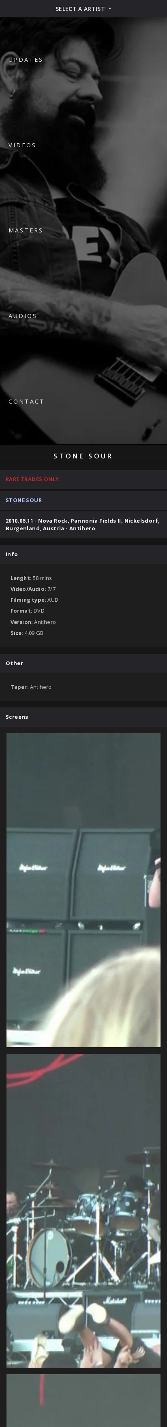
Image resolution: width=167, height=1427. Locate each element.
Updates (26, 59)
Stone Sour (24, 500)
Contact (27, 401)
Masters (26, 230)
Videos (22, 145)
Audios (23, 316)
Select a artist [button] (81, 9)
